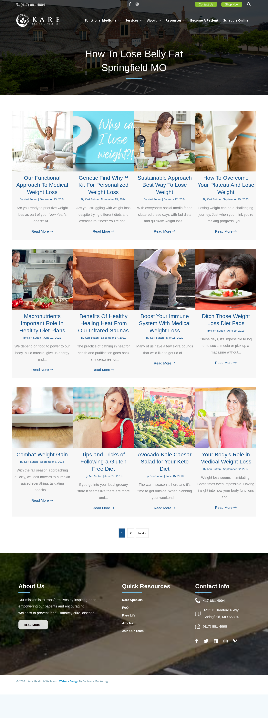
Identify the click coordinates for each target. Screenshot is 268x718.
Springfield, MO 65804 (221, 617)
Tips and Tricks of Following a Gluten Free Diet (103, 461)
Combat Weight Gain (42, 454)
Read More (43, 231)
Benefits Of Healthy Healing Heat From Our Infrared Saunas (103, 323)
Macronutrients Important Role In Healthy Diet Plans (42, 323)
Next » (142, 533)
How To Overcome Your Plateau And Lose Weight (226, 185)
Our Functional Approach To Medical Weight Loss (42, 185)
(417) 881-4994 (33, 5)
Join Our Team (133, 631)
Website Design (69, 681)
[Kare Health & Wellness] (37, 20)
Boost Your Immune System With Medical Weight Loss (165, 323)
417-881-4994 (214, 601)
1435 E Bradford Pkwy (221, 610)
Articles (127, 623)
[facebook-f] (131, 4)
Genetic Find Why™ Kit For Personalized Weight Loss (103, 185)
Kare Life (128, 615)
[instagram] (137, 4)
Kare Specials (132, 600)
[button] (249, 5)
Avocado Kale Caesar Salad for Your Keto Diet (164, 461)
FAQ (125, 607)
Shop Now (231, 4)
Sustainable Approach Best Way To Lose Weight (165, 185)
